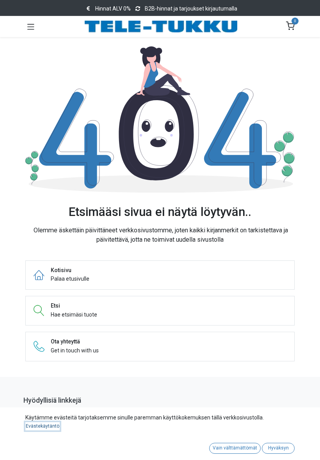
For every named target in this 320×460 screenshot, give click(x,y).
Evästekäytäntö (42, 426)
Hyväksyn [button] (278, 448)
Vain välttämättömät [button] (235, 448)
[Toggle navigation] (30, 26)
